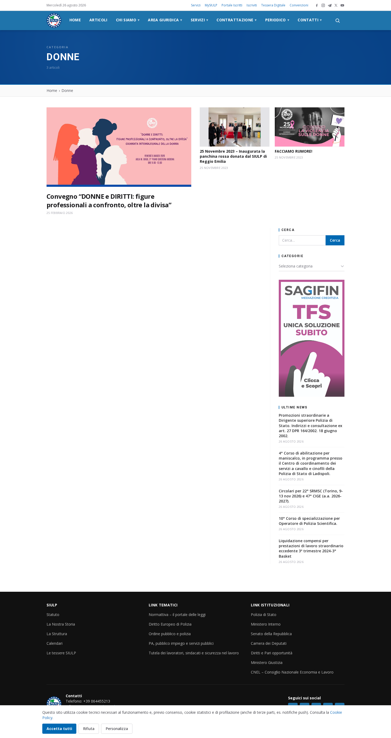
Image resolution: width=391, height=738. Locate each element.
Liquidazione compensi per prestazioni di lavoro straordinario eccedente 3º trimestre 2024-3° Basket (311, 548)
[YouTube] (342, 5)
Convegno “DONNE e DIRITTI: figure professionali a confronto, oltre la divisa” (109, 200)
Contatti (310, 19)
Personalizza (117, 728)
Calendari (55, 643)
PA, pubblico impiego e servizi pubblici (181, 643)
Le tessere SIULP (61, 652)
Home (75, 19)
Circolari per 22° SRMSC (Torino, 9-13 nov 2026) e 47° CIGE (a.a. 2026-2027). (311, 496)
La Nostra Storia (61, 624)
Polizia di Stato (263, 614)
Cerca (335, 240)
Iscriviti (252, 5)
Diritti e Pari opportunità (271, 652)
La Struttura (57, 633)
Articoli (98, 19)
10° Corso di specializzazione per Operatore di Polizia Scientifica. (309, 521)
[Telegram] (329, 5)
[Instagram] (323, 5)
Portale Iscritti (232, 5)
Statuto (53, 614)
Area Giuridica (165, 19)
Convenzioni (299, 5)
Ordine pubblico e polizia (170, 633)
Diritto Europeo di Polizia (170, 624)
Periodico (277, 19)
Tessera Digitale (273, 5)
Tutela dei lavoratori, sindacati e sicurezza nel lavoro (194, 652)
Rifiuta (88, 728)
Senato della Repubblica (271, 633)
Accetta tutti (59, 728)
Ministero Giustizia (266, 662)
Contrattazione (236, 19)
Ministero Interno (266, 624)
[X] (336, 5)
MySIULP (211, 5)
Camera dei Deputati (268, 643)
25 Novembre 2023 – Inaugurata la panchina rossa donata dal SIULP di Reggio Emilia (233, 156)
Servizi (196, 5)
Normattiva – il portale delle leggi (177, 614)
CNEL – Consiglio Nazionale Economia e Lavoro (292, 672)
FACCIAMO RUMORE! (293, 151)
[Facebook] (317, 5)
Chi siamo (128, 19)
